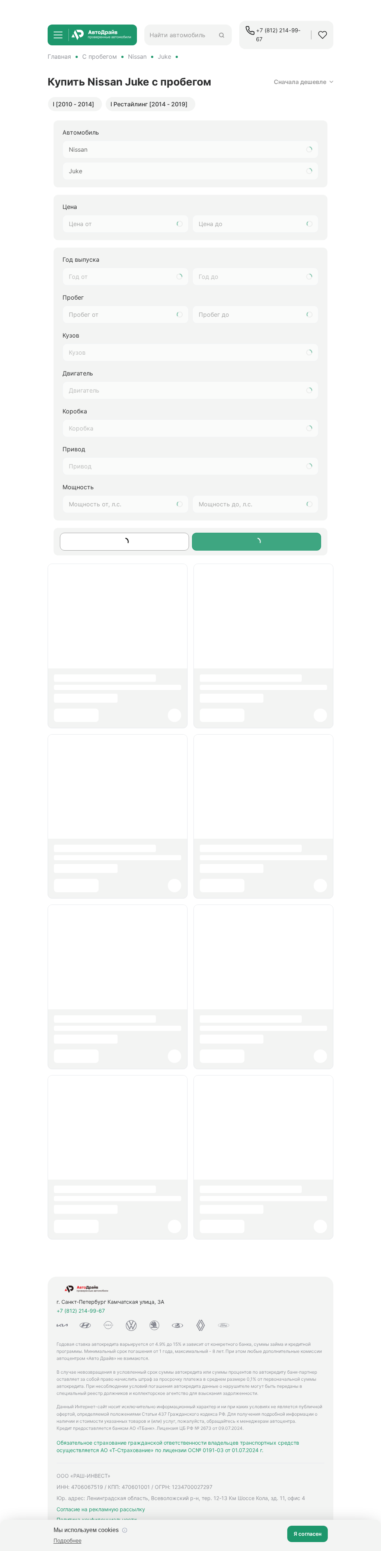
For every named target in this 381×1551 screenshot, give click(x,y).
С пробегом (99, 56)
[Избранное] (322, 34)
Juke (164, 56)
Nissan (137, 56)
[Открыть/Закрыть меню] (58, 35)
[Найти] (221, 35)
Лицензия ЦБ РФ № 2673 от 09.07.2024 (200, 1428)
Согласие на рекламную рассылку (101, 1509)
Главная (59, 56)
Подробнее (67, 1540)
